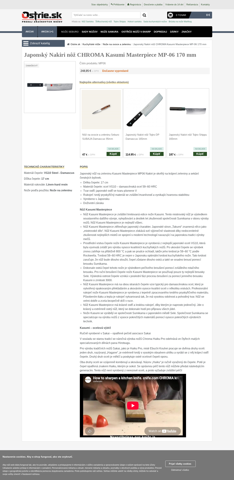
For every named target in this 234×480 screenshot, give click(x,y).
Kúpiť (113, 153)
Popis (84, 166)
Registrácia (135, 4)
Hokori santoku (135, 21)
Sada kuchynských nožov (155, 21)
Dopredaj (160, 31)
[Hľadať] (144, 15)
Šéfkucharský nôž (103, 21)
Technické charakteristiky (44, 166)
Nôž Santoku (88, 21)
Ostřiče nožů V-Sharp (136, 31)
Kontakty (205, 4)
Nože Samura (109, 31)
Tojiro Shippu (120, 21)
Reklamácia (192, 4)
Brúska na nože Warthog (180, 21)
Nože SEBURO (70, 31)
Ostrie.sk (75, 44)
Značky (187, 31)
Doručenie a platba (153, 4)
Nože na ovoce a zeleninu (117, 44)
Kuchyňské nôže (91, 44)
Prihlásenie (118, 4)
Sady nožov (89, 31)
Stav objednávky (99, 4)
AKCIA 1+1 (47, 31)
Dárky (174, 31)
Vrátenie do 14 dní (174, 4)
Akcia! (30, 31)
